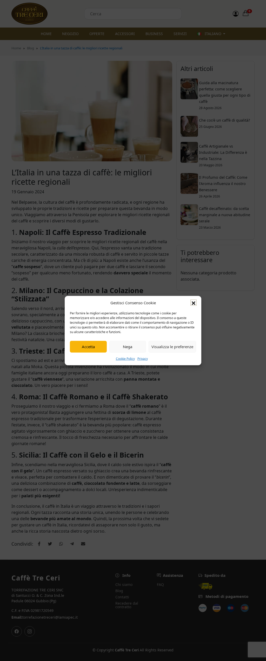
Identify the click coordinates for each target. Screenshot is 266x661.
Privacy (142, 358)
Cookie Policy (125, 358)
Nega (127, 346)
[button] (193, 302)
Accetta (88, 346)
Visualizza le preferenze (172, 346)
